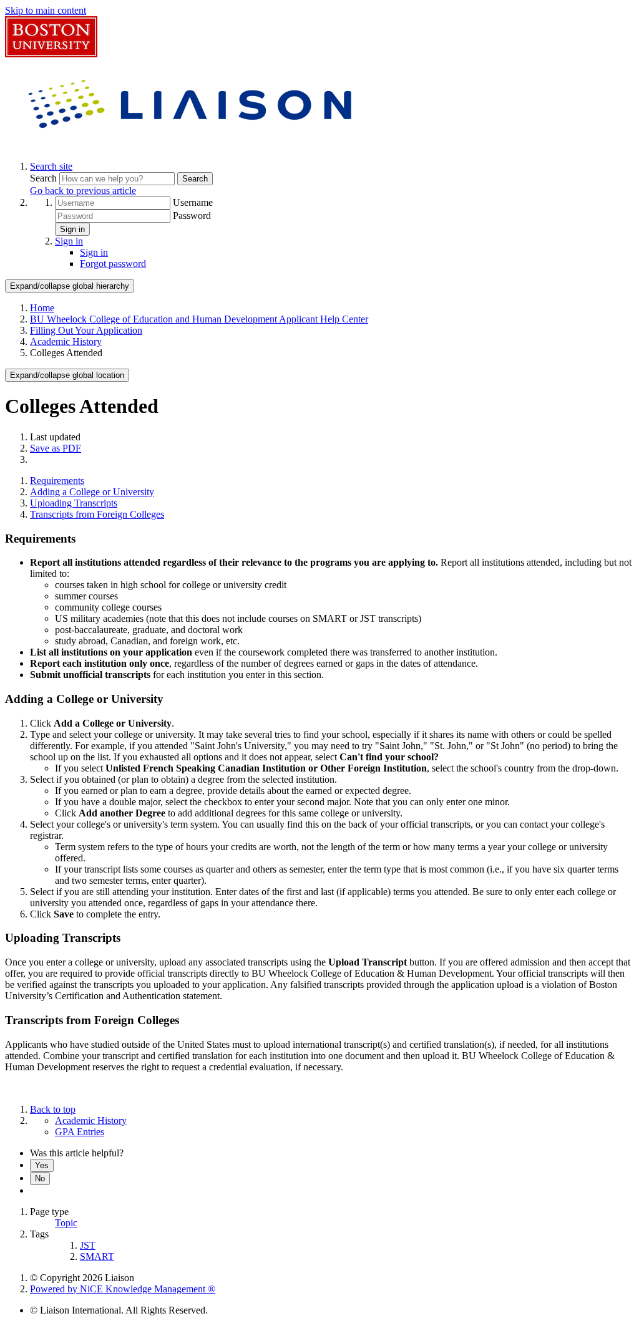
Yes (42, 1165)
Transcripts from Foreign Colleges (97, 514)
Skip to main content (45, 10)
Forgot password (113, 263)
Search (44, 178)
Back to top (53, 1109)
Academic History (66, 341)
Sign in (72, 229)
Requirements (57, 480)
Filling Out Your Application (86, 330)
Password (192, 215)
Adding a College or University (92, 491)
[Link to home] (192, 145)
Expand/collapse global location (67, 375)
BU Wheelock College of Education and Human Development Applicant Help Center (199, 319)
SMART (97, 1256)
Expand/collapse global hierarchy (69, 286)
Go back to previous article (83, 190)
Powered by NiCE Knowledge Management (122, 1289)
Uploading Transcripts (73, 503)
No (40, 1178)
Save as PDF (55, 448)
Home (42, 307)
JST (87, 1245)
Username (193, 202)
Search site (51, 166)
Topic (66, 1222)
